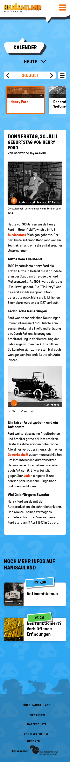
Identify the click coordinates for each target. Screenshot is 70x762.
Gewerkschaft (18, 455)
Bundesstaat (17, 235)
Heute (31, 61)
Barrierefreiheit (37, 733)
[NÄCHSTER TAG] (51, 75)
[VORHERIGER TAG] (7, 75)
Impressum (37, 714)
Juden (28, 476)
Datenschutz (37, 724)
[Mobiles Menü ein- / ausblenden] (62, 7)
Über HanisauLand (37, 705)
